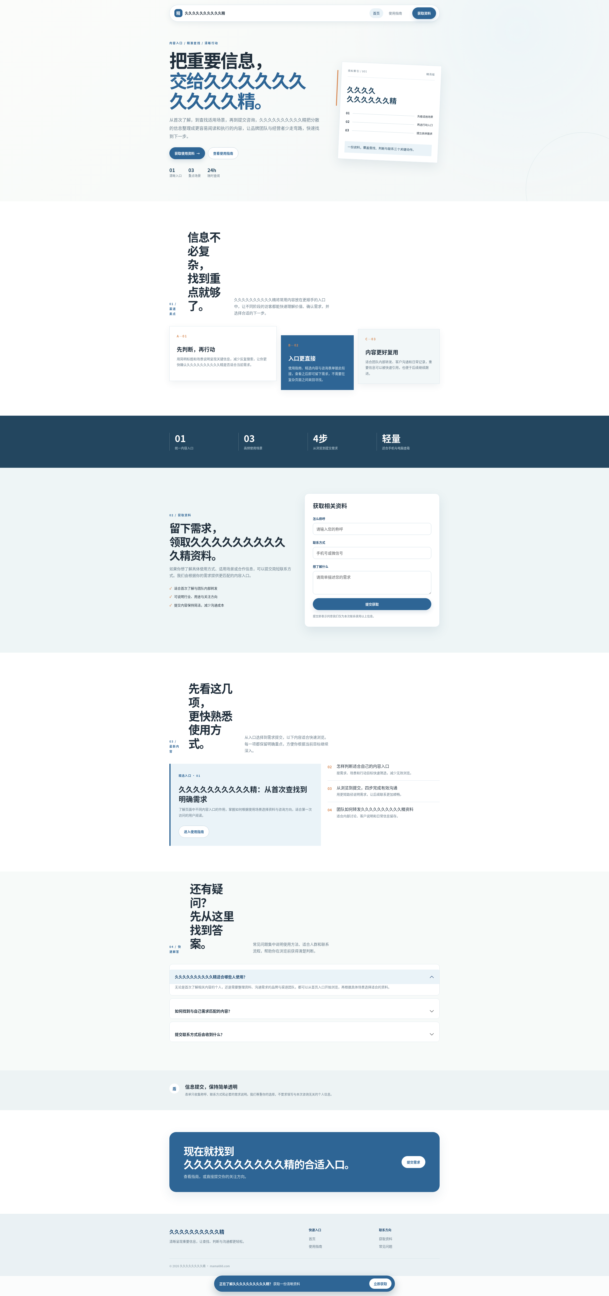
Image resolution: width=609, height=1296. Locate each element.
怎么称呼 (319, 518)
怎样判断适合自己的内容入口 (363, 766)
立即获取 (380, 1283)
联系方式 (319, 542)
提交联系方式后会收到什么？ (199, 1034)
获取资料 (424, 13)
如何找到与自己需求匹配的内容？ (203, 1011)
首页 (376, 13)
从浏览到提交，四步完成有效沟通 (367, 788)
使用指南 (395, 13)
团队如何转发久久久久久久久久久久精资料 (375, 809)
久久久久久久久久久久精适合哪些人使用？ (211, 977)
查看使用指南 (223, 153)
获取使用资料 (187, 153)
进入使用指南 (194, 831)
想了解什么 (320, 566)
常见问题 (385, 1246)
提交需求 (413, 1162)
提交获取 (372, 604)
